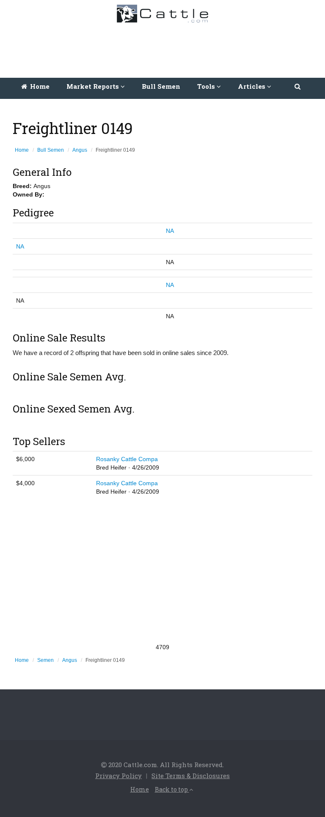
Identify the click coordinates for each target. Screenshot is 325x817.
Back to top (172, 789)
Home (39, 86)
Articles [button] (252, 86)
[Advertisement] (165, 48)
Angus (79, 150)
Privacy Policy (118, 775)
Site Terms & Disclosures (190, 775)
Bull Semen (161, 86)
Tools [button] (207, 86)
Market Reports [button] (93, 86)
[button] (298, 86)
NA (170, 230)
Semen (45, 660)
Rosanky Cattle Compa (127, 459)
